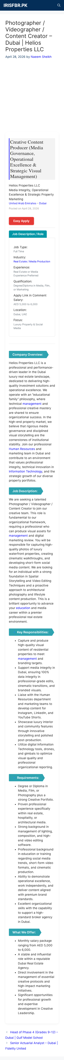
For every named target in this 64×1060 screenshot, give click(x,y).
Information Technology (25, 471)
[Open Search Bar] (59, 5)
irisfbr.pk (15, 5)
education (23, 608)
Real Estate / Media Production (32, 261)
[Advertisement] (32, 97)
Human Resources (22, 449)
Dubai (43, 203)
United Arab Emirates (22, 203)
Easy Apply (21, 221)
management (32, 403)
